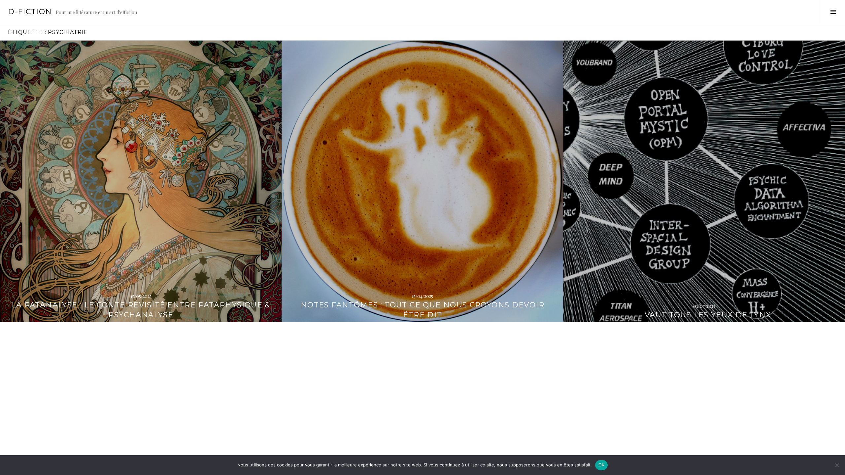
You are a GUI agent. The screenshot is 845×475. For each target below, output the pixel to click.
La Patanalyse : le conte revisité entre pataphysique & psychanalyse (141, 310)
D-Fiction (30, 11)
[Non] (836, 465)
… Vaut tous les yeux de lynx (704, 314)
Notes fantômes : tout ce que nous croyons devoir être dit (422, 310)
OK (601, 464)
